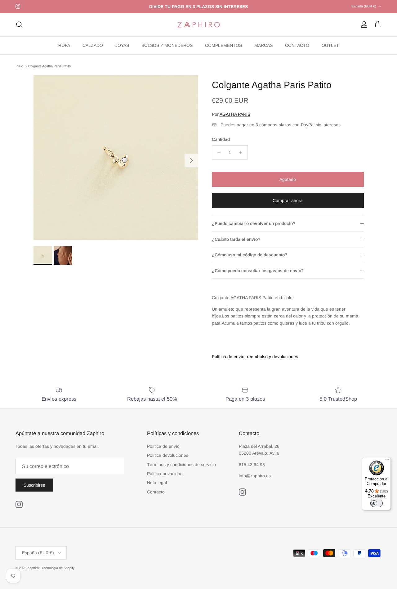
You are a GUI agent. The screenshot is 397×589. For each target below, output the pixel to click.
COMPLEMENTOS (223, 45)
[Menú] (387, 461)
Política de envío (163, 446)
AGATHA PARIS (235, 114)
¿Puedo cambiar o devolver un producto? (253, 223)
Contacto (156, 491)
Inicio (19, 66)
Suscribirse (34, 485)
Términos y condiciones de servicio (181, 464)
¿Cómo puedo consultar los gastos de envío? (258, 270)
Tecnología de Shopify (58, 568)
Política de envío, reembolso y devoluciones (255, 356)
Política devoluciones (167, 455)
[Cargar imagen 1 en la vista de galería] (115, 157)
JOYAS (122, 45)
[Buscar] (19, 24)
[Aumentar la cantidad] (242, 152)
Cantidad (221, 139)
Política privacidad (165, 473)
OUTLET (330, 45)
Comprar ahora (288, 200)
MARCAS (263, 45)
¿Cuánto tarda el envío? (236, 239)
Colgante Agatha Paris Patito (49, 66)
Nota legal (157, 482)
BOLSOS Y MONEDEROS (167, 45)
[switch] (376, 503)
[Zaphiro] (199, 24)
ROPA (64, 45)
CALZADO (93, 45)
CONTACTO (297, 45)
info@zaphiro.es (255, 475)
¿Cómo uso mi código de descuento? (249, 254)
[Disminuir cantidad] (217, 152)
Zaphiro (33, 568)
